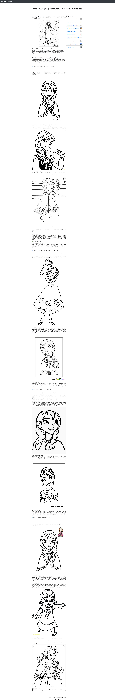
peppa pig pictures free (71, 34)
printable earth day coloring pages (73, 25)
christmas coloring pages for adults (73, 18)
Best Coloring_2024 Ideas (6, 1)
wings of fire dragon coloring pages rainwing (73, 38)
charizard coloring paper (71, 31)
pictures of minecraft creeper (72, 44)
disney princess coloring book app (73, 28)
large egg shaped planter (71, 47)
